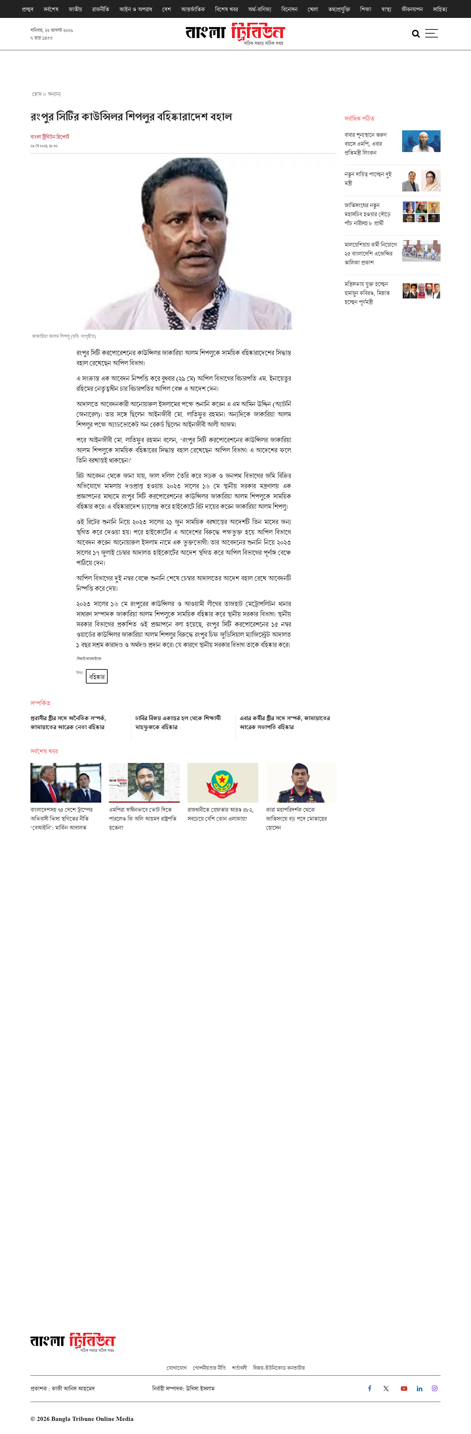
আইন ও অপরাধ (135, 9)
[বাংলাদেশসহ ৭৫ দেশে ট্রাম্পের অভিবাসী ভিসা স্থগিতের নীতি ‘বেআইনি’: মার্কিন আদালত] (65, 799)
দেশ (166, 9)
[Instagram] (435, 1388)
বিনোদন (289, 9)
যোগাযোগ (176, 1368)
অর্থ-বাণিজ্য (259, 9)
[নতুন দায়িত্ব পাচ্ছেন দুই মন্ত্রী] (392, 183)
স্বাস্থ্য (386, 9)
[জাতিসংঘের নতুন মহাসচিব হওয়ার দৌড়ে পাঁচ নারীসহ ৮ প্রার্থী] (392, 218)
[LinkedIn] (420, 1388)
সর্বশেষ (51, 9)
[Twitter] (386, 1388)
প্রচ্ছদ (27, 9)
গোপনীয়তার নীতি (209, 1368)
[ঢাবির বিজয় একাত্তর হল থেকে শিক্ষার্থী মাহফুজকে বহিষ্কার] (183, 725)
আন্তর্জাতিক (193, 9)
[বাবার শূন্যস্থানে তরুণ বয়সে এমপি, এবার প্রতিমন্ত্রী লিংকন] (392, 147)
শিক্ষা (365, 9)
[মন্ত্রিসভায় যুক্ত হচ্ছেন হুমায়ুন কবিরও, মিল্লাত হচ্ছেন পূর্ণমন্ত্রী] (392, 295)
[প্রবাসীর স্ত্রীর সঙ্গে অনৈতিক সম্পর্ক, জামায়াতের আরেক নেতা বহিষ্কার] (79, 725)
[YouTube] (404, 1388)
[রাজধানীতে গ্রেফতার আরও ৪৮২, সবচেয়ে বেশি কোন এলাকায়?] (222, 799)
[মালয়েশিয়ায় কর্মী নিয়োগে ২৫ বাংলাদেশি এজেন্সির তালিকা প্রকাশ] (392, 257)
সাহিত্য (440, 9)
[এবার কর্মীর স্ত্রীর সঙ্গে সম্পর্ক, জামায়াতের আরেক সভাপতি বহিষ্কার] (288, 725)
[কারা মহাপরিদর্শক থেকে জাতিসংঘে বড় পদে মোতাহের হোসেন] (301, 799)
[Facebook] (370, 1388)
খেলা (313, 9)
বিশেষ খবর (226, 9)
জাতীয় (75, 9)
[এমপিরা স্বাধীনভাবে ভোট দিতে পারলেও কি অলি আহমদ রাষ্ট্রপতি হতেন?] (144, 799)
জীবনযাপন (412, 9)
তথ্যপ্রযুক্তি (339, 9)
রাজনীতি (100, 9)
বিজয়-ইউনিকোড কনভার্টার (279, 1368)
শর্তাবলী (239, 1368)
